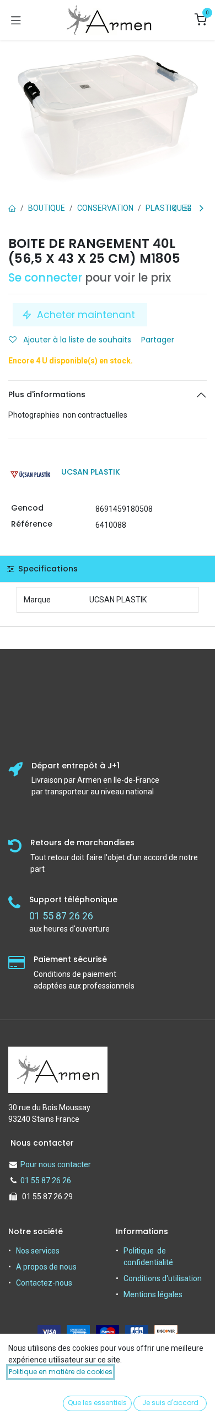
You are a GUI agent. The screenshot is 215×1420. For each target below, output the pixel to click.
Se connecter (45, 277)
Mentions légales (152, 1294)
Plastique (166, 208)
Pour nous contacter (55, 1164)
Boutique (46, 208)
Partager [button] (158, 339)
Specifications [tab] (47, 568)
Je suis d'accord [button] (170, 1402)
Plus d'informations (46, 394)
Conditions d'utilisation (162, 1278)
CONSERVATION (105, 208)
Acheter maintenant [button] (86, 314)
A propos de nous (46, 1266)
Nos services (38, 1250)
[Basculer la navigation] (16, 19)
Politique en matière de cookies (60, 1371)
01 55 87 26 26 (45, 1180)
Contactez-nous (44, 1282)
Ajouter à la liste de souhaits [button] (76, 339)
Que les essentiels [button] (97, 1402)
